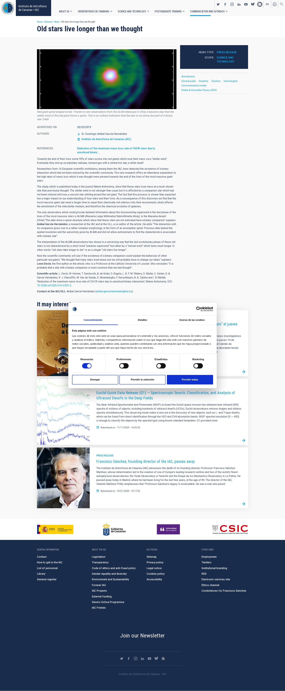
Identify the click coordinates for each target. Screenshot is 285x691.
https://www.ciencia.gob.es (55, 529)
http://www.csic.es (230, 529)
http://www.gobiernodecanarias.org (114, 529)
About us (64, 11)
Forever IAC (99, 585)
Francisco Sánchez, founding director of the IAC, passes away (145, 461)
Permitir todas (190, 379)
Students (203, 81)
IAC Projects (99, 590)
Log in (274, 4)
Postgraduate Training (168, 11)
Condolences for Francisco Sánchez (224, 590)
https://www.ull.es (169, 529)
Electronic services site (216, 579)
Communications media (193, 85)
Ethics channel (210, 585)
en (267, 4)
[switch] (124, 366)
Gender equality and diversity (109, 573)
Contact (42, 556)
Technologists (230, 81)
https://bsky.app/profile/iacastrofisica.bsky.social (252, 4)
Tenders (206, 562)
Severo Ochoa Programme (108, 602)
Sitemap (152, 556)
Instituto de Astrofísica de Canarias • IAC (32, 8)
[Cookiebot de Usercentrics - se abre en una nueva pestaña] (198, 309)
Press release (227, 52)
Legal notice (154, 568)
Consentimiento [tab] (93, 319)
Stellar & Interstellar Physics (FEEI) (199, 90)
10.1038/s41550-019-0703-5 (54, 285)
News (57, 21)
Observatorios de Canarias (93, 11)
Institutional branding (214, 568)
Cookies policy (156, 573)
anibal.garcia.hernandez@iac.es (114, 291)
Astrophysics (188, 76)
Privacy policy (155, 562)
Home (40, 21)
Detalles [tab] (142, 319)
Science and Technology (132, 11)
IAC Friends (99, 607)
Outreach (48, 21)
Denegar (95, 379)
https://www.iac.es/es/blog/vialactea (259, 4)
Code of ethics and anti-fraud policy (114, 568)
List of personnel (47, 568)
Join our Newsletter (142, 635)
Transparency (100, 562)
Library (41, 573)
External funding (102, 596)
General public (188, 81)
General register (47, 579)
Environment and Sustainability (110, 579)
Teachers (216, 81)
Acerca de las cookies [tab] (192, 319)
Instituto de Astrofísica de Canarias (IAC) (106, 139)
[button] (106, 79)
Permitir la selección (142, 379)
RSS (204, 573)
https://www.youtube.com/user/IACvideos (245, 4)
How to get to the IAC (50, 562)
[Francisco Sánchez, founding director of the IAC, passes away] (243, 503)
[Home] (8, 8)
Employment (209, 556)
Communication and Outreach (207, 11)
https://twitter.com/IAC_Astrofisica (218, 4)
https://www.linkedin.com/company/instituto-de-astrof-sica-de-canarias (239, 4)
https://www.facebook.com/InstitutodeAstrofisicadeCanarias (225, 4)
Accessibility (154, 579)
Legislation (98, 556)
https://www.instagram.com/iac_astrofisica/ (232, 4)
